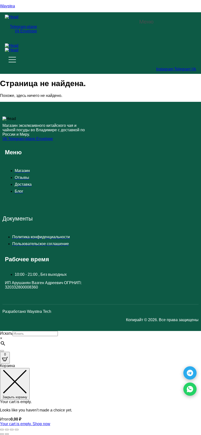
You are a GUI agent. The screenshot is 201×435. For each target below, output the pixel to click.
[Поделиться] (12, 429)
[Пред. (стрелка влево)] (2, 434)
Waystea (7, 6)
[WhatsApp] (190, 389)
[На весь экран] (7, 429)
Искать (6, 333)
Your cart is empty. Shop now (25, 424)
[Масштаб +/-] (2, 429)
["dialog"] (100, 395)
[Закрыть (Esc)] (17, 429)
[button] (149, 22)
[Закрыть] (2, 351)
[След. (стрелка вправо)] (7, 434)
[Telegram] (190, 373)
